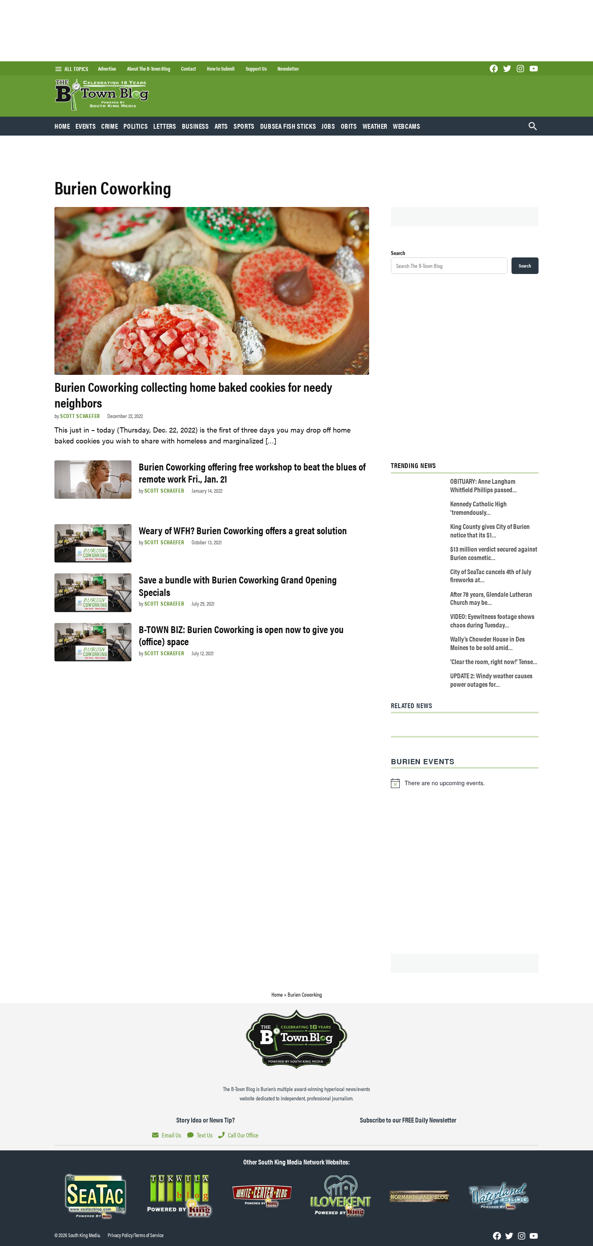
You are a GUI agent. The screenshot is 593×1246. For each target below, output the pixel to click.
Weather (375, 126)
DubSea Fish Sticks (288, 126)
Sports (244, 126)
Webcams (406, 126)
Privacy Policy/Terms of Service (135, 1235)
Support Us (256, 68)
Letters (164, 126)
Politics (135, 126)
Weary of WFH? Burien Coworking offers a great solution (243, 530)
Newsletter (288, 68)
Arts (221, 126)
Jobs (328, 126)
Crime (109, 126)
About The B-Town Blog (148, 68)
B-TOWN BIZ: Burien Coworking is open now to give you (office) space (241, 635)
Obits (349, 126)
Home (62, 126)
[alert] (465, 783)
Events (85, 126)
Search (398, 253)
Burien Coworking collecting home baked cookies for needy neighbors (193, 394)
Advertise (107, 68)
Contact (188, 68)
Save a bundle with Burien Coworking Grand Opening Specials (238, 585)
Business (195, 126)
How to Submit (221, 68)
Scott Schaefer (80, 416)
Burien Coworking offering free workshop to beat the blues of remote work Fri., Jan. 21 (252, 472)
